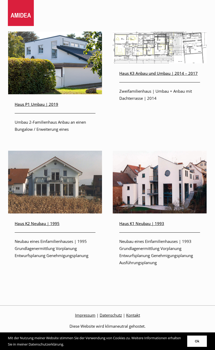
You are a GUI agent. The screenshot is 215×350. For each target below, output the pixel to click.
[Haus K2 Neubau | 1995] (55, 154)
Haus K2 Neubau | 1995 (37, 223)
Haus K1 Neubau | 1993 (141, 223)
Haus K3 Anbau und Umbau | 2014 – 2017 (158, 73)
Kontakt (133, 315)
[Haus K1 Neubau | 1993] (160, 154)
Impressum (85, 315)
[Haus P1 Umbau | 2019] (55, 35)
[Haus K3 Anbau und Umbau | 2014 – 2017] (160, 35)
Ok (197, 341)
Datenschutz (111, 315)
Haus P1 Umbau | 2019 (36, 104)
